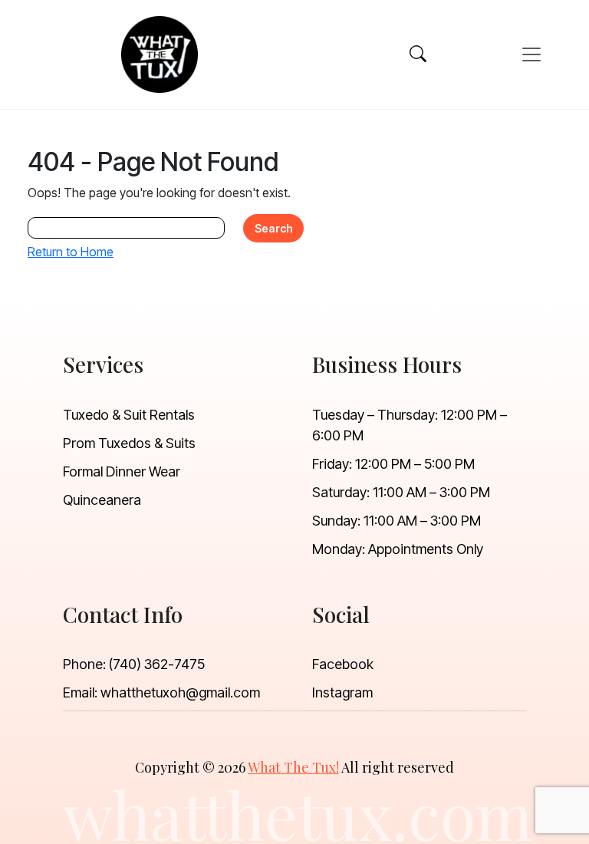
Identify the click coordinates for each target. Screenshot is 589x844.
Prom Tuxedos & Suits (129, 443)
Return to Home (71, 251)
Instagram (342, 692)
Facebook (342, 664)
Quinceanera (102, 500)
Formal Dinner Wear (121, 471)
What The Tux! (293, 767)
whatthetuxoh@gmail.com (180, 692)
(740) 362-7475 (157, 664)
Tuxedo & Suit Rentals (129, 415)
